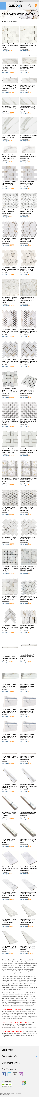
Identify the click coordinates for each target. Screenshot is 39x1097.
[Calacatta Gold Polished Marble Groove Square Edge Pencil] (28, 810)
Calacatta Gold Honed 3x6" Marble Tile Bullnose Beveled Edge (10, 868)
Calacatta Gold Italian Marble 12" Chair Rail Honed (9, 686)
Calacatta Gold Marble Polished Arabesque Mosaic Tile (27, 538)
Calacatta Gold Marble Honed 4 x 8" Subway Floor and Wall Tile (27, 67)
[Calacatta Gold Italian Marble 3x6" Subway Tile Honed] (10, 42)
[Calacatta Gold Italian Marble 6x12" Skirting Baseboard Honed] (10, 733)
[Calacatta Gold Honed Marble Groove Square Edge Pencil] (10, 810)
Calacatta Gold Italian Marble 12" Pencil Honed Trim (10, 757)
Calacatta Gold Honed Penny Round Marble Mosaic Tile (9, 508)
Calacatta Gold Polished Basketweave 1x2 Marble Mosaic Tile (28, 421)
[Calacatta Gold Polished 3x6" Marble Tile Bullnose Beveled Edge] (28, 865)
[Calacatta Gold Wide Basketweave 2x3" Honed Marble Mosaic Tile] (10, 447)
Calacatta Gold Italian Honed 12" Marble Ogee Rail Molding (9, 786)
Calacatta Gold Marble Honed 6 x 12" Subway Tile (9, 107)
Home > (4, 21)
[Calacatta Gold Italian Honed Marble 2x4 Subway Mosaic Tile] (10, 180)
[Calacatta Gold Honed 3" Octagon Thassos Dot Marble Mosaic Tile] (10, 594)
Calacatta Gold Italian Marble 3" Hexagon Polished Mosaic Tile (27, 269)
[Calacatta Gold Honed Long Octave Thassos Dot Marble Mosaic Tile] (28, 594)
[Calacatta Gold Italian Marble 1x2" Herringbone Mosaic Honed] (10, 328)
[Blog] (15, 1074)
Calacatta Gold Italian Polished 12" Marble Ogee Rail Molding (28, 786)
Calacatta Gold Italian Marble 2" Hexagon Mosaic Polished (27, 239)
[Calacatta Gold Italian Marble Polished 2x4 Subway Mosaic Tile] (28, 180)
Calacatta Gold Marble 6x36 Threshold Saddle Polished (27, 947)
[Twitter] (9, 1074)
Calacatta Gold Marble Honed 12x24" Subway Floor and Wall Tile (9, 156)
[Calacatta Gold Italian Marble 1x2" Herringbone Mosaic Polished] (28, 328)
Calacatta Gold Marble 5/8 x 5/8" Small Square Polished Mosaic (28, 479)
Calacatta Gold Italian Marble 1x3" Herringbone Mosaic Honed (10, 361)
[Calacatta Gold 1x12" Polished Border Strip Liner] (28, 653)
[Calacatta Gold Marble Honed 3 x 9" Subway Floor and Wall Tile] (10, 64)
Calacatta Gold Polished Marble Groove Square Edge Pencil (28, 813)
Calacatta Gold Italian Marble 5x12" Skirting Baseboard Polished (27, 711)
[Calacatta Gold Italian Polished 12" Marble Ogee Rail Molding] (28, 783)
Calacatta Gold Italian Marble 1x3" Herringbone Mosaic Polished (28, 361)
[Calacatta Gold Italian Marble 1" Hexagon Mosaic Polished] (28, 208)
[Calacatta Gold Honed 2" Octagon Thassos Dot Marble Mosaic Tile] (28, 565)
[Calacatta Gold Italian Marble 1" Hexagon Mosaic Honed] (10, 208)
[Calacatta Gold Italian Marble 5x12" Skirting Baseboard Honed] (10, 708)
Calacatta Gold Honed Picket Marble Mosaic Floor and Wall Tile (27, 627)
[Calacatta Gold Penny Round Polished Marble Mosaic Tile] (28, 505)
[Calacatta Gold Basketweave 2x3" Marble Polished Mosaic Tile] (28, 447)
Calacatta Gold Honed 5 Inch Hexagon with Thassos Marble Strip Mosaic (28, 299)
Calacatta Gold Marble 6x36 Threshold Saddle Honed (9, 947)
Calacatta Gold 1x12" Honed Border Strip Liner (10, 657)
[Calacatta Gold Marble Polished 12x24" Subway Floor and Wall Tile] (28, 153)
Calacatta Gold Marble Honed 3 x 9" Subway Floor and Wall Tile (9, 67)
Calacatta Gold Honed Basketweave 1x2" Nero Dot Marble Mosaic (28, 391)
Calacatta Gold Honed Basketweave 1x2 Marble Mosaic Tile (10, 421)
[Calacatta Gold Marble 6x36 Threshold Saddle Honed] (10, 944)
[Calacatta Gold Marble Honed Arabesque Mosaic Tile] (10, 535)
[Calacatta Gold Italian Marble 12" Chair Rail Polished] (28, 683)
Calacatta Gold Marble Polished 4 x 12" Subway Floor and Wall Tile (28, 86)
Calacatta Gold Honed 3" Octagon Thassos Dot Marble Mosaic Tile (10, 597)
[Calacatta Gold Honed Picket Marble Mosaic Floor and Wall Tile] (28, 624)
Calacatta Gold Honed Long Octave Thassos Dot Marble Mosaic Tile (28, 597)
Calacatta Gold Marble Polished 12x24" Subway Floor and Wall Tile (28, 156)
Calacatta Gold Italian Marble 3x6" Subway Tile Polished (28, 45)
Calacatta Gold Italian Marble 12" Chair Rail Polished (27, 686)
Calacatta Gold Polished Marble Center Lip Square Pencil (28, 840)
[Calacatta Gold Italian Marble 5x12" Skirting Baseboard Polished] (28, 708)
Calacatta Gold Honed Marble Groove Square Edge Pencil (9, 813)
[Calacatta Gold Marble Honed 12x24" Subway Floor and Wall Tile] (10, 153)
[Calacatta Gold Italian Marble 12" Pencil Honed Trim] (10, 754)
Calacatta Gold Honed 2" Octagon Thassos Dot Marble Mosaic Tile (28, 568)
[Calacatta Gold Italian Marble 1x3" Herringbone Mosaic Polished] (28, 358)
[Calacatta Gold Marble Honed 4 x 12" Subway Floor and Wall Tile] (10, 83)
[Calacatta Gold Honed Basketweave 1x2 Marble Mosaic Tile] (10, 418)
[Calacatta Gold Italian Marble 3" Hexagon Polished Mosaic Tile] (28, 266)
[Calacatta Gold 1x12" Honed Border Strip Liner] (10, 655)
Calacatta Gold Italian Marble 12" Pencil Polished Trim (27, 757)
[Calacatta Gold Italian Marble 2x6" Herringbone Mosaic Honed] (10, 624)
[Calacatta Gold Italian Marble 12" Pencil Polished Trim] (28, 754)
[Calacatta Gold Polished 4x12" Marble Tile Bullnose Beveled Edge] (28, 890)
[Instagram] (21, 1074)
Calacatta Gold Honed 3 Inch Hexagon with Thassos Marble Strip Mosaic (9, 299)
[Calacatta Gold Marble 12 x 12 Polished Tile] (28, 134)
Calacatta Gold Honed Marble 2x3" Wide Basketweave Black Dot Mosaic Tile (9, 391)
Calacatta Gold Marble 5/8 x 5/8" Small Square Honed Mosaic (10, 479)
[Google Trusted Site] (24, 1088)
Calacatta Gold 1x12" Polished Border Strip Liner (27, 656)
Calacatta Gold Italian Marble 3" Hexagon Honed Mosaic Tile (10, 269)
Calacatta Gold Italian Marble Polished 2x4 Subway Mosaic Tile (27, 183)
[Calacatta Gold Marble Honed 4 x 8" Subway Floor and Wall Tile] (28, 64)
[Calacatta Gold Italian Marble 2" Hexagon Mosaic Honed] (10, 236)
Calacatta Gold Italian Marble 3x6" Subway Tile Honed (10, 45)
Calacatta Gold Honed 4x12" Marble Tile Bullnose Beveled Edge (9, 893)
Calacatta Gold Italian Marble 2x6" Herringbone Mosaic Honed (10, 627)
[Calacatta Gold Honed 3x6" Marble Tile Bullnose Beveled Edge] (10, 865)
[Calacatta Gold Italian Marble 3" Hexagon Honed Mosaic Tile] (10, 266)
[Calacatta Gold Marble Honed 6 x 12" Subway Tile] (10, 104)
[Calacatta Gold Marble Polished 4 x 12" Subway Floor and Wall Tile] (28, 83)
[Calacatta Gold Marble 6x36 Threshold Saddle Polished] (28, 944)
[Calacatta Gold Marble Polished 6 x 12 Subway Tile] (28, 104)
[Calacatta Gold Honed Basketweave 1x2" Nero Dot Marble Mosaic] (28, 388)
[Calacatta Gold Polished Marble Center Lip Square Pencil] (28, 837)
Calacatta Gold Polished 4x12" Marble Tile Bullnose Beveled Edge (28, 893)
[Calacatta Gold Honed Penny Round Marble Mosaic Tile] (10, 505)
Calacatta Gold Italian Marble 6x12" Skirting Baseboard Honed (9, 736)
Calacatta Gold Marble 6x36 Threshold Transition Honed (9, 920)
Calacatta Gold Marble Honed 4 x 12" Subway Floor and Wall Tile (9, 86)
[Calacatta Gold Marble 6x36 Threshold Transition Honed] (10, 917)
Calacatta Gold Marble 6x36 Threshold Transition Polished (27, 920)
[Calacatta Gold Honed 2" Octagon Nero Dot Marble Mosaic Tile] (10, 565)
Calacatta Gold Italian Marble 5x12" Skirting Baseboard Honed (9, 711)
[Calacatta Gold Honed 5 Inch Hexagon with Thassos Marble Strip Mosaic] (28, 295)
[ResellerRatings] (6, 1081)
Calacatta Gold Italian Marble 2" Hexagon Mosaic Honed (9, 239)
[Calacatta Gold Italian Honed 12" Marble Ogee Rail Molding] (10, 783)
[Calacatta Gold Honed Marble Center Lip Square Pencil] (10, 837)
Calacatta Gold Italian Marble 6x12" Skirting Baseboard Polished (27, 736)
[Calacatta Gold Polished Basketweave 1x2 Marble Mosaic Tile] (28, 418)
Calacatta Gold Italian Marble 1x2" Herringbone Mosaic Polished (28, 331)
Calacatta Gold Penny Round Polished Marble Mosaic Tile (27, 508)
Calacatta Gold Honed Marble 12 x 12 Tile (9, 136)
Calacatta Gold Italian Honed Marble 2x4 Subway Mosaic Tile (9, 183)
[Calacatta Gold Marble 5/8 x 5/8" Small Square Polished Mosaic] (28, 476)
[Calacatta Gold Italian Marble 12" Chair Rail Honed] (10, 683)
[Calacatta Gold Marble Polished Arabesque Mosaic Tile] (28, 535)
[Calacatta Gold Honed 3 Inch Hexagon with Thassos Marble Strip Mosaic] (10, 295)
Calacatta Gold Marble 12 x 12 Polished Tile (28, 136)
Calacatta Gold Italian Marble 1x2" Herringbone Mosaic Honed (10, 331)
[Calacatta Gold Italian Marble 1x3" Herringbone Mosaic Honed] (10, 358)
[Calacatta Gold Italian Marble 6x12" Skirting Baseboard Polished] (28, 733)
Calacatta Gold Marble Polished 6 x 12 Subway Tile (27, 107)
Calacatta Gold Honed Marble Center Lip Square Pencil (10, 840)
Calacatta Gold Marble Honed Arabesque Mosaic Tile (10, 538)
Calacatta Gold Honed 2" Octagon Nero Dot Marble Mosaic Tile (10, 568)
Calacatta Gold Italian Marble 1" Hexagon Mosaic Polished (27, 211)
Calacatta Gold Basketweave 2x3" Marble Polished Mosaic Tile (28, 450)
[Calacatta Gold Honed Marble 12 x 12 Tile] (10, 134)
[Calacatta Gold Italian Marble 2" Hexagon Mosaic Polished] (28, 236)
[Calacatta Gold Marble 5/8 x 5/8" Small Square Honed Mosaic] (10, 476)
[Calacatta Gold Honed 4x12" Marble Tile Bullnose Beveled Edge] (10, 890)
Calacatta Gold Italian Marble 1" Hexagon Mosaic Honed (9, 211)
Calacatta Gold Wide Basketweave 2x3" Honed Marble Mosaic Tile (10, 450)
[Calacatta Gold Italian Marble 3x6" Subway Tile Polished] (28, 42)
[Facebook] (4, 1074)
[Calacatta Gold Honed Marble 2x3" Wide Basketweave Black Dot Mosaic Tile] (10, 387)
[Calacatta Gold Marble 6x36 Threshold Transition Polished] (28, 917)
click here (24, 1017)
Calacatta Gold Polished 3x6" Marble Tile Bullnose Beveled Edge (28, 868)
